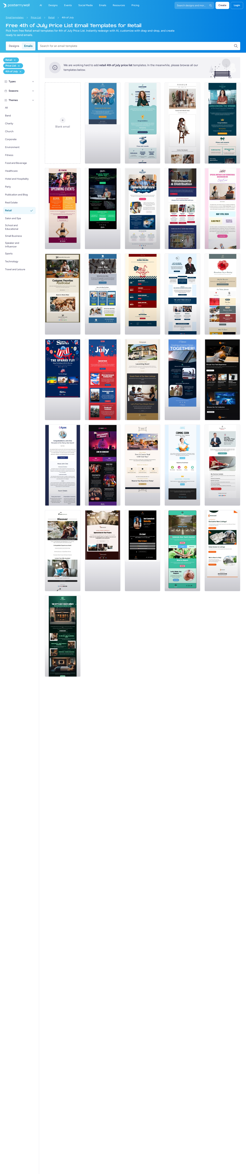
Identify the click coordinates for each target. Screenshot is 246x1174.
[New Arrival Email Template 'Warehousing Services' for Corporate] (182, 208)
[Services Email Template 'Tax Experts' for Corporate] (222, 465)
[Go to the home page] (15, 5)
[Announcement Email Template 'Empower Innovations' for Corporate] (142, 123)
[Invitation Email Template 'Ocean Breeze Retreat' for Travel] (62, 550)
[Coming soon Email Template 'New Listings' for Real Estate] (142, 379)
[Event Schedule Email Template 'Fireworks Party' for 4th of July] (102, 379)
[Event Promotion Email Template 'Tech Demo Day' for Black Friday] (102, 208)
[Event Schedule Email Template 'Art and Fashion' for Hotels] (62, 636)
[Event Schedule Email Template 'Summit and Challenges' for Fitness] (62, 208)
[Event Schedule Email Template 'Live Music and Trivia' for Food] (142, 294)
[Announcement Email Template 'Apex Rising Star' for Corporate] (62, 465)
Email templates (15, 17)
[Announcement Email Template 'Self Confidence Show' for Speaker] (142, 550)
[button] (33, 81)
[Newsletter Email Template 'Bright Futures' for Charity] (142, 208)
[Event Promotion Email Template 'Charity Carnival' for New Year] (182, 550)
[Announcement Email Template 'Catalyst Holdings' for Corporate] (222, 123)
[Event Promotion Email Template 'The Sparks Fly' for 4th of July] (62, 379)
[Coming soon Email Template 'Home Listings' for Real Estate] (222, 550)
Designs (14, 46)
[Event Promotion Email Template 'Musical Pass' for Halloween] (102, 465)
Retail (51, 17)
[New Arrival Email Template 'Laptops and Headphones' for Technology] (222, 379)
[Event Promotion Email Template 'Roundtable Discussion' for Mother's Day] (222, 208)
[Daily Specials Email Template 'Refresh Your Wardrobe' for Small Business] (182, 123)
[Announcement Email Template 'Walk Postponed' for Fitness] (102, 123)
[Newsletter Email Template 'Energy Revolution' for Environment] (182, 379)
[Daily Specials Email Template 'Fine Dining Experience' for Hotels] (142, 465)
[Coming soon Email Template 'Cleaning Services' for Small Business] (182, 465)
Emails (28, 46)
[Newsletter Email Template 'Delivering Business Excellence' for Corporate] (182, 294)
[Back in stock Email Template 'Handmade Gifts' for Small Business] (62, 294)
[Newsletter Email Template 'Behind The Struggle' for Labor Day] (102, 294)
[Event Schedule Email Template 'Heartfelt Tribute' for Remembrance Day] (222, 294)
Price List (36, 17)
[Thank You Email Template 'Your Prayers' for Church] (102, 550)
